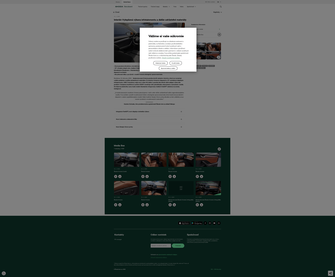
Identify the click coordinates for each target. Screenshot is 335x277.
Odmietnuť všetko (160, 63)
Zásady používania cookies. (171, 58)
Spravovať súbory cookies (168, 68)
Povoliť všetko (176, 63)
